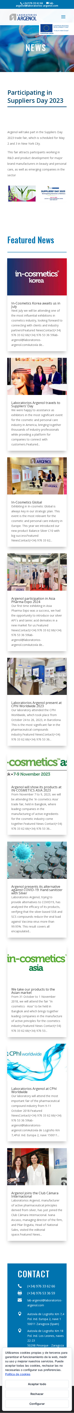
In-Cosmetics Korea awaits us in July (35, 305)
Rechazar (37, 1394)
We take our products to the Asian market (33, 991)
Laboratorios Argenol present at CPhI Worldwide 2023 (36, 704)
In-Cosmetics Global (26, 502)
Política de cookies (17, 1374)
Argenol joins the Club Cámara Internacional (34, 1195)
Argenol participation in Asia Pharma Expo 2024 (33, 600)
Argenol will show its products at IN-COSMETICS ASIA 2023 (36, 789)
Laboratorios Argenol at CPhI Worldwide (34, 1090)
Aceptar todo (37, 1384)
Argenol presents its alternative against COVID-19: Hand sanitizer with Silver (36, 889)
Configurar (37, 1403)
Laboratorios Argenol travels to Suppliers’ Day (35, 404)
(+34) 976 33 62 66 (41, 1286)
